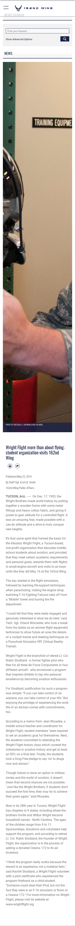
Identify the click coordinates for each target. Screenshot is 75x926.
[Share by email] (17, 466)
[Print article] (10, 466)
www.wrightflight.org (20, 904)
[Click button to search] (64, 38)
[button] (6, 8)
